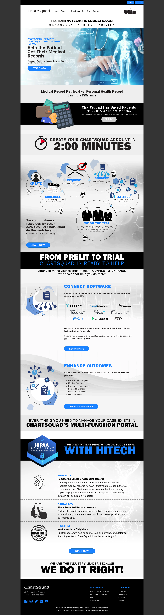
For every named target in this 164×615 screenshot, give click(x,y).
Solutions (75, 11)
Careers (105, 608)
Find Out (109, 119)
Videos (121, 600)
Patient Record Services (99, 591)
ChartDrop (86, 11)
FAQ (91, 597)
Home (56, 11)
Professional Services (98, 594)
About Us (65, 11)
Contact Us (98, 11)
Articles (122, 597)
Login (130, 2)
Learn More (76, 349)
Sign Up (139, 2)
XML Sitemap (103, 611)
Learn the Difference (82, 95)
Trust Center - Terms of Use (90, 608)
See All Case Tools (81, 406)
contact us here (82, 339)
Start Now (39, 68)
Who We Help (123, 594)
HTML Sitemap (91, 611)
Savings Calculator (93, 115)
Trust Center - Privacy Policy (67, 608)
